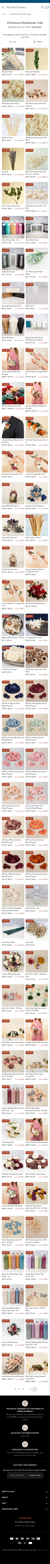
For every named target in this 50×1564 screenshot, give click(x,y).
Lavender (5, 172)
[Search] (42, 7)
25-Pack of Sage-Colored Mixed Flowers (34, 738)
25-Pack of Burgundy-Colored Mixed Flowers (36, 704)
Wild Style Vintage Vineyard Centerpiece (35, 1377)
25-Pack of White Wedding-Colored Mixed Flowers (12, 909)
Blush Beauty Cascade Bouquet (13, 1376)
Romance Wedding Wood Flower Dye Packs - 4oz (11, 1309)
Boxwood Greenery (33, 72)
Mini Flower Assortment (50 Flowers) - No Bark (36, 173)
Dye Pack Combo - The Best (12, 1008)
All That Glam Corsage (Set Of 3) (36, 373)
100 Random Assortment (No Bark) (36, 138)
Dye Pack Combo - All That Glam (35, 1309)
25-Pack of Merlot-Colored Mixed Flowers (11, 875)
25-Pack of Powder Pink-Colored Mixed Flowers (34, 807)
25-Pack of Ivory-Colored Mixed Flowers (11, 807)
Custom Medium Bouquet (11, 974)
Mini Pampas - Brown (33, 537)
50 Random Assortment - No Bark (36, 207)
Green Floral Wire (8, 942)
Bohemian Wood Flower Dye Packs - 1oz (12, 1275)
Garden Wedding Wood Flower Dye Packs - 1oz (13, 1109)
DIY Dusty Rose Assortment (36, 1174)
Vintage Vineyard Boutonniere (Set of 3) (12, 441)
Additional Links (10, 1509)
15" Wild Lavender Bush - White (35, 273)
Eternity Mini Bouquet (10, 1342)
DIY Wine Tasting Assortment (12, 1174)
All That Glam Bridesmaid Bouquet (11, 373)
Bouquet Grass (7, 72)
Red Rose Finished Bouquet (35, 603)
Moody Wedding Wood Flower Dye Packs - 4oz (37, 1343)
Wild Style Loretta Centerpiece (13, 1042)
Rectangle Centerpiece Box (11, 306)
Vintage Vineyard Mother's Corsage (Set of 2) (35, 570)
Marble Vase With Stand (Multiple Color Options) (34, 338)
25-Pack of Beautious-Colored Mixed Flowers (36, 772)
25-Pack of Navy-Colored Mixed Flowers (11, 704)
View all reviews (25, 1526)
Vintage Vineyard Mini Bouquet (37, 1042)
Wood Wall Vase (8, 337)
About (5, 1497)
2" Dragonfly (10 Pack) (34, 637)
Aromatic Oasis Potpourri (35, 506)
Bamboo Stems (7, 137)
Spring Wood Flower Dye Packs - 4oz (35, 1275)
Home (4, 14)
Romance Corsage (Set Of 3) (12, 474)
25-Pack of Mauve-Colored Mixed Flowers (11, 841)
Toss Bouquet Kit (8, 1142)
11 (31, 1389)
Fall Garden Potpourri (10, 569)
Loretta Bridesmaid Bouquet (12, 1206)
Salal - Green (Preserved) (11, 206)
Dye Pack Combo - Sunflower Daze (36, 975)
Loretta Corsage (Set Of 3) (35, 474)
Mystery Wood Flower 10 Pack (13, 637)
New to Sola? (8, 1491)
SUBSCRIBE (35, 1475)
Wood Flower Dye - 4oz (10, 240)
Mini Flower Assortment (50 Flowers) (36, 104)
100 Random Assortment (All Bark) (36, 670)
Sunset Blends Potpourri (10, 506)
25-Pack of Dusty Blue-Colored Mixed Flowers (13, 738)
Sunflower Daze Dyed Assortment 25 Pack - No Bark (36, 1207)
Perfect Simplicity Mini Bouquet (37, 1142)
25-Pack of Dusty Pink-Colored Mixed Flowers (13, 772)
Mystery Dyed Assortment (11, 406)
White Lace (30, 306)
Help (4, 1503)
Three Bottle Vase (32, 240)
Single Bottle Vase (8, 272)
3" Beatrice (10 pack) (9, 669)
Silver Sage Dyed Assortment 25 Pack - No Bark (36, 1009)
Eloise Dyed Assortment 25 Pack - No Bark (11, 1241)
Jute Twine (29, 942)
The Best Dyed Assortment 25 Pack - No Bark (12, 1075)
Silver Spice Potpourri (9, 537)
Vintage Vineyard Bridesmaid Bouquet (36, 407)
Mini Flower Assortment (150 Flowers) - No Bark (36, 1241)
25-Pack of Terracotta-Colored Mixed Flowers (36, 875)
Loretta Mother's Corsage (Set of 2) (13, 604)
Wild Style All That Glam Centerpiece (34, 1075)
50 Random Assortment (10, 103)
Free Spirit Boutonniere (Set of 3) (36, 441)
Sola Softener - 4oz (32, 908)
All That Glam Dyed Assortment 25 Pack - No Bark (36, 1109)
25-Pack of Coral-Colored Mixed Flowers (35, 841)
